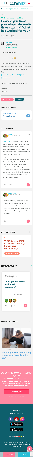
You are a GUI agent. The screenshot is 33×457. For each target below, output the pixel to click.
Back (3, 14)
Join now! (16, 392)
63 (8, 306)
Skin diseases (10, 116)
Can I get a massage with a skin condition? (15, 284)
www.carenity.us (11, 442)
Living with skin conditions (13, 18)
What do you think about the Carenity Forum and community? (14, 245)
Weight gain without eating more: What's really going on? (16, 355)
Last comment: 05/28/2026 (13, 295)
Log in (24, 454)
